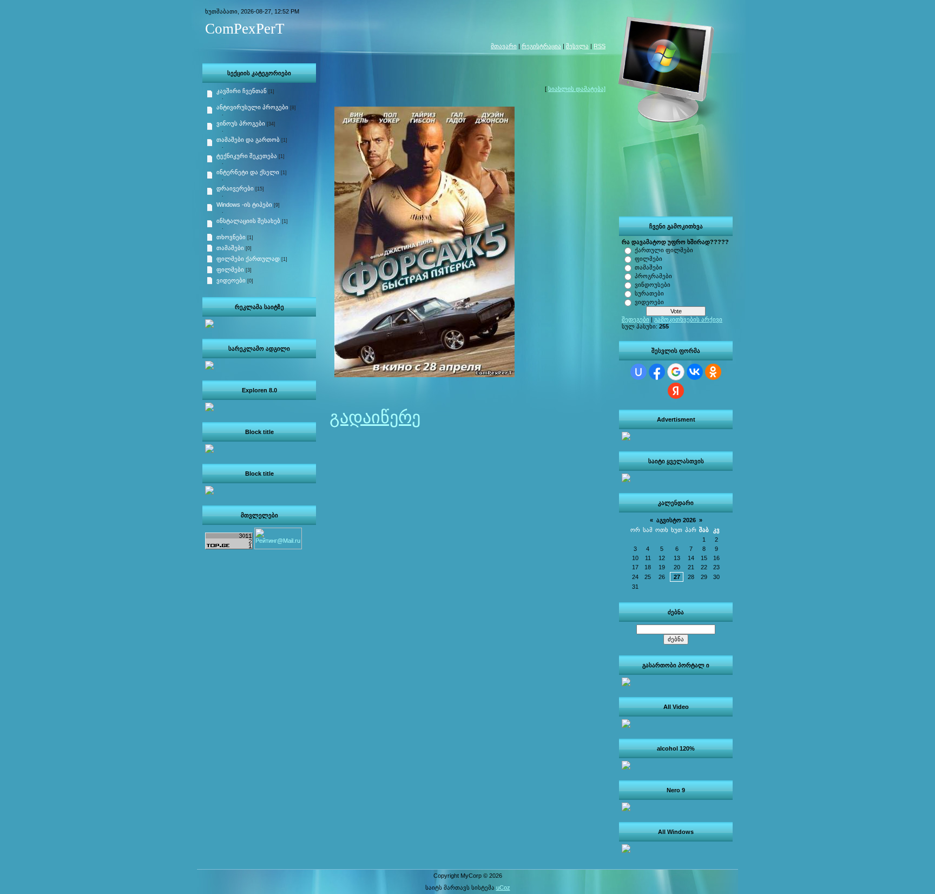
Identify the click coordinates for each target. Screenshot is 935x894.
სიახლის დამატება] (576, 89)
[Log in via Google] (675, 371)
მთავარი (504, 46)
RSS (599, 46)
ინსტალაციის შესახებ (248, 221)
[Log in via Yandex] (676, 391)
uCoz (503, 887)
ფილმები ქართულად (248, 258)
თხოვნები (231, 237)
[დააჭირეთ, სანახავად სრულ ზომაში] (424, 371)
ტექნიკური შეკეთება (246, 156)
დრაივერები (235, 188)
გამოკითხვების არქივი (688, 319)
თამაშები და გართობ (248, 139)
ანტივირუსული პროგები (252, 107)
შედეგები (635, 319)
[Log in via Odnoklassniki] (713, 372)
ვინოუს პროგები (240, 123)
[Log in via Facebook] (657, 372)
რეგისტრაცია (541, 46)
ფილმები (648, 258)
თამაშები (648, 267)
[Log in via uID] (638, 372)
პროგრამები (653, 276)
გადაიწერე (375, 417)
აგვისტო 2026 (676, 520)
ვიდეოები (649, 302)
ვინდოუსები (652, 284)
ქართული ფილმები (664, 250)
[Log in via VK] (695, 372)
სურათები (649, 293)
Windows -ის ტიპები (244, 204)
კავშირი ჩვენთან (241, 91)
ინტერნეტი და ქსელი (247, 172)
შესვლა (577, 46)
